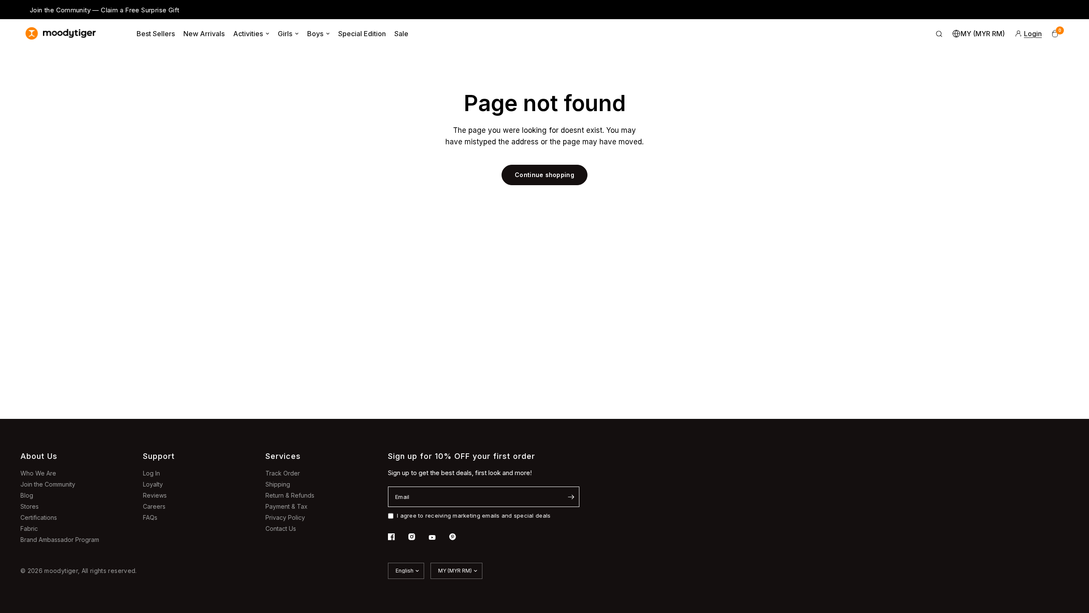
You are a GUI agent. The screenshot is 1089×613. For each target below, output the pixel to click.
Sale (401, 33)
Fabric (29, 528)
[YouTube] (438, 537)
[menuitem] (155, 33)
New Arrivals (204, 33)
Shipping (277, 484)
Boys (315, 33)
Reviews (155, 495)
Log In (151, 473)
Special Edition (362, 33)
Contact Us (280, 528)
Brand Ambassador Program (59, 539)
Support (159, 456)
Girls (285, 33)
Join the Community (47, 484)
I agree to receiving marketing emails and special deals (473, 515)
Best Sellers (156, 33)
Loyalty (153, 484)
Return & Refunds (289, 495)
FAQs (150, 517)
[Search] (939, 33)
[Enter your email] (570, 497)
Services (283, 456)
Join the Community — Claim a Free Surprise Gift (104, 10)
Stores (29, 506)
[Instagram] (417, 536)
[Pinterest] (458, 536)
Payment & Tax (286, 506)
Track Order (282, 473)
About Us (38, 456)
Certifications (38, 517)
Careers (154, 506)
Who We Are (38, 473)
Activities (248, 33)
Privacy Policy (285, 517)
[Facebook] (397, 536)
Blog (26, 495)
